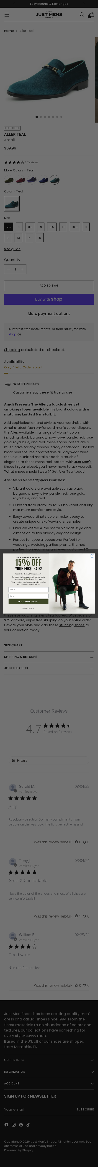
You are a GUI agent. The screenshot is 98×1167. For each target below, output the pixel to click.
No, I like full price (28, 608)
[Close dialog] (92, 556)
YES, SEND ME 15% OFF (28, 601)
